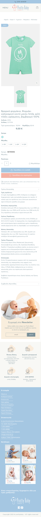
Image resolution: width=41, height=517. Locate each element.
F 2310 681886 (5, 429)
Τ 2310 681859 (5, 426)
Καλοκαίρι (34, 19)
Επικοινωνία (5, 399)
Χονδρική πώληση (6, 396)
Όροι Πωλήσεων (6, 407)
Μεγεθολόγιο (35, 163)
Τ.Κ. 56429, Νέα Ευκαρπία (9, 424)
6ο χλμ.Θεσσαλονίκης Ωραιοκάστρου (12, 421)
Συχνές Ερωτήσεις (6, 410)
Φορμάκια (26, 19)
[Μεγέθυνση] (36, 83)
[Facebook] (18, 508)
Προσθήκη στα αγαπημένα (22, 175)
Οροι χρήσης (5, 402)
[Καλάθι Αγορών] (37, 8)
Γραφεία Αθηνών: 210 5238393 (10, 432)
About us (4, 394)
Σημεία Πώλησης (6, 413)
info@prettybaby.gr (7, 434)
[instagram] (22, 508)
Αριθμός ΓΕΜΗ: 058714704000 (10, 437)
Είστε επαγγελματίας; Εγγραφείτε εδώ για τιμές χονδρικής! (18, 491)
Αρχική (6, 19)
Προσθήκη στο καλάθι (22, 170)
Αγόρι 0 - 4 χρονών (16, 19)
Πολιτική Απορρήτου (7, 405)
